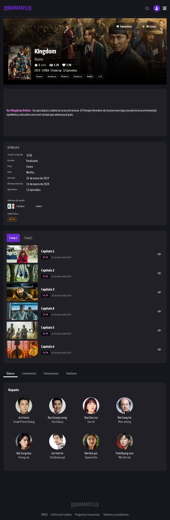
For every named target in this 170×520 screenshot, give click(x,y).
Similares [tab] (71, 373)
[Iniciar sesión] (156, 8)
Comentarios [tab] (29, 373)
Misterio (65, 76)
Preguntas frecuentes (87, 514)
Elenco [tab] (10, 373)
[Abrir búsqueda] (147, 8)
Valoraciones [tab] (51, 373)
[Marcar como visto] (159, 254)
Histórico (78, 76)
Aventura (52, 76)
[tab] (13, 238)
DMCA (44, 514)
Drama (39, 76)
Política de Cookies (61, 514)
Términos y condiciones (116, 514)
